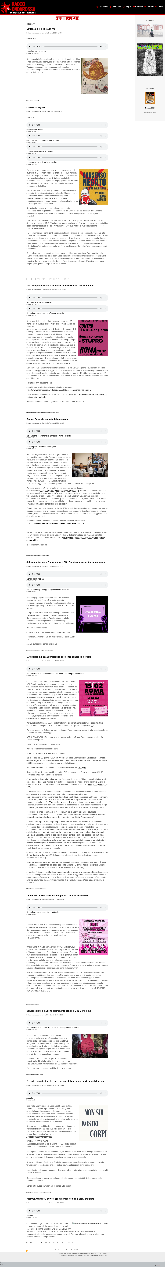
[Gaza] (28, 100)
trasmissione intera (34, 130)
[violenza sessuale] (35, 555)
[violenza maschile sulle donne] (33, 650)
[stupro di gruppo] (58, 1242)
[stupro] (32, 100)
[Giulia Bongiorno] (34, 1192)
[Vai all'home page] (18, 13)
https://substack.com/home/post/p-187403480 (59, 491)
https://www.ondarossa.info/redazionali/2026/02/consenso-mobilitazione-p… (58, 390)
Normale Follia (31, 38)
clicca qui (82, 768)
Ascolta (29, 1098)
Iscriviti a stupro (27, 1251)
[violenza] (52, 278)
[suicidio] (37, 278)
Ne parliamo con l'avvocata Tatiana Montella (45, 313)
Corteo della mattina (35, 579)
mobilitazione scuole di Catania (39, 151)
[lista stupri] (47, 278)
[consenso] (36, 100)
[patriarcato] (46, 555)
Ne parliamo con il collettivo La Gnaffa (42, 912)
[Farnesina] (67, 278)
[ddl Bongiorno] (55, 412)
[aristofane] (62, 278)
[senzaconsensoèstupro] (32, 412)
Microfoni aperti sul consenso (38, 302)
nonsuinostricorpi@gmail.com (39, 1137)
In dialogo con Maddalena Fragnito (41, 447)
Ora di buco (30, 117)
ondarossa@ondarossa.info (80, 1253)
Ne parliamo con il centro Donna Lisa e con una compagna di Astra (55, 674)
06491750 (93, 1253)
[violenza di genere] (49, 1242)
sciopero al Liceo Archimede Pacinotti (42, 141)
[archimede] (57, 278)
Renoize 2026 (150, 108)
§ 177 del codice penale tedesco (60, 802)
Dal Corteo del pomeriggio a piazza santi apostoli (47, 590)
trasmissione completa (36, 51)
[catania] (42, 278)
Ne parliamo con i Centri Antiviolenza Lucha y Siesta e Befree (52, 1028)
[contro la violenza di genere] (33, 1074)
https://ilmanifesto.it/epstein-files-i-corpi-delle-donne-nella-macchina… (56, 523)
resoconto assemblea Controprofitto (41, 162)
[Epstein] (28, 555)
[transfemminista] (49, 650)
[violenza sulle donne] (43, 412)
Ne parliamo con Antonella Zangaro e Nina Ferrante (48, 436)
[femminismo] (47, 1192)
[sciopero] (28, 278)
